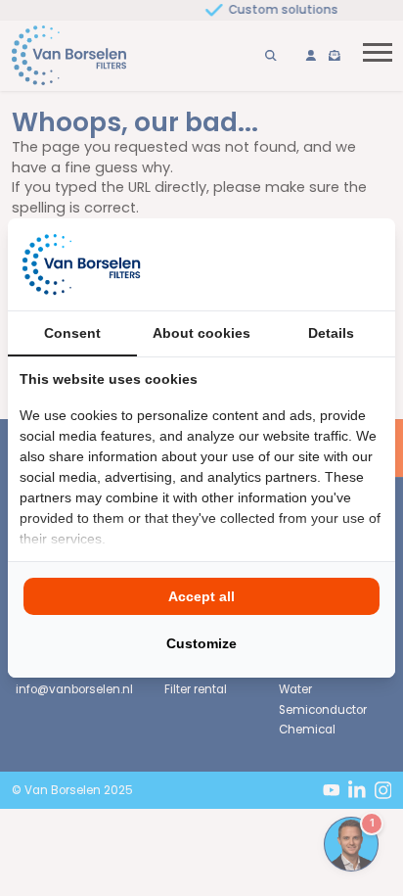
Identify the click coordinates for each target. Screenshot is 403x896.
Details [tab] (331, 333)
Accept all (201, 596)
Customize (201, 643)
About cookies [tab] (201, 333)
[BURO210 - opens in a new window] (310, 264)
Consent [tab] (72, 333)
